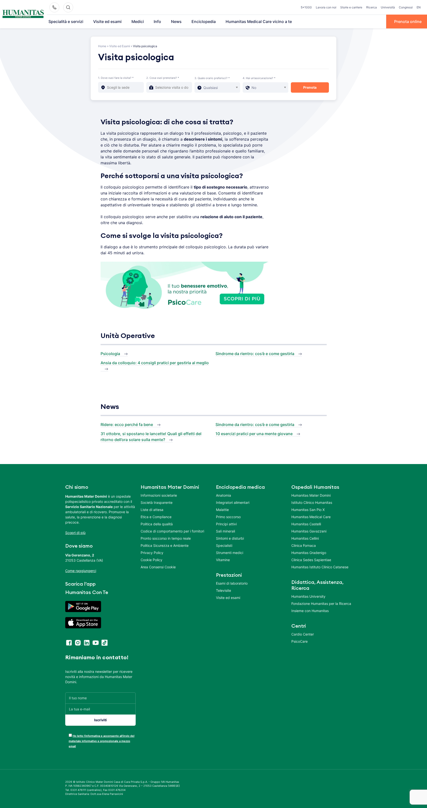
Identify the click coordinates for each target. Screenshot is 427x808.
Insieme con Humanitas (310, 611)
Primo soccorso (228, 517)
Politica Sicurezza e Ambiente (165, 545)
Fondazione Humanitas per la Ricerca (321, 603)
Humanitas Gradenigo (308, 553)
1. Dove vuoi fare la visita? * (116, 78)
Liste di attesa (152, 510)
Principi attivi (226, 524)
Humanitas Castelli (306, 524)
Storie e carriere (351, 7)
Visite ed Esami (119, 46)
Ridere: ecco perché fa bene (127, 424)
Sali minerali (225, 531)
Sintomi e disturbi (230, 538)
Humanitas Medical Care (311, 517)
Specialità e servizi (65, 21)
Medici (137, 21)
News (176, 21)
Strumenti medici (229, 553)
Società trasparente (156, 502)
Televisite (223, 590)
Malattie (222, 510)
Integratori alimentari (232, 502)
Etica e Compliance (156, 517)
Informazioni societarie (159, 495)
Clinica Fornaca (303, 545)
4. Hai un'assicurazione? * (259, 78)
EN (419, 7)
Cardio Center (302, 634)
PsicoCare (299, 641)
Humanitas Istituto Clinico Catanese (319, 567)
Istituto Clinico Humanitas (311, 502)
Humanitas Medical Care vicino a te (259, 21)
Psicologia (110, 353)
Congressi (406, 7)
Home (102, 46)
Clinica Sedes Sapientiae (311, 560)
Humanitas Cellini (305, 538)
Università (388, 7)
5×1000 (306, 7)
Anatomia (223, 495)
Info (157, 21)
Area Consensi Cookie (158, 567)
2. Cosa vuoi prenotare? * (162, 78)
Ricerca (371, 7)
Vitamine (223, 560)
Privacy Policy (152, 553)
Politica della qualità (157, 524)
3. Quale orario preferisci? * (212, 78)
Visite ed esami (107, 21)
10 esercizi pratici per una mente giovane (254, 433)
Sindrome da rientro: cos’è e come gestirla (254, 353)
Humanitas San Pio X (308, 510)
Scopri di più (75, 533)
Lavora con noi (326, 7)
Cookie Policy (151, 560)
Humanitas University (308, 596)
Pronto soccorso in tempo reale (166, 538)
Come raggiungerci (80, 571)
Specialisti (224, 545)
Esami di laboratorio (232, 583)
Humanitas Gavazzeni (308, 531)
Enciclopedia (204, 21)
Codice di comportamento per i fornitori (172, 531)
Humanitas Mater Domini (311, 495)
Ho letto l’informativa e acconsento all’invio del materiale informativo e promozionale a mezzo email (101, 741)
